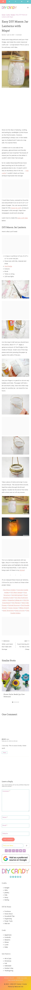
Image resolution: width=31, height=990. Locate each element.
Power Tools (8, 921)
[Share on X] (9, 1)
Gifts (6, 890)
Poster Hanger (13, 608)
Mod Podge (8, 266)
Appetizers (8, 935)
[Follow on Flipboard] (24, 850)
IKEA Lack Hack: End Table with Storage (7, 645)
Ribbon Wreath (24, 608)
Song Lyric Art (20, 610)
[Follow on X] (9, 850)
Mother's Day (9, 968)
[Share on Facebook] (3, 1)
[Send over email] (22, 1)
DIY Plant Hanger (16, 592)
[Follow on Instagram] (17, 850)
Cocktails (8, 937)
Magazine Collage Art (15, 600)
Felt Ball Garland (16, 595)
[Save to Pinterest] (15, 1)
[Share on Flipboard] (28, 1)
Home (3, 14)
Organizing (8, 918)
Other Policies (22, 978)
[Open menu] (27, 7)
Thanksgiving (9, 970)
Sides (6, 947)
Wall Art (7, 923)
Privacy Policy (9, 978)
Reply (4, 752)
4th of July (8, 958)
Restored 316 (19, 986)
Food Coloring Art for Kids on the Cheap (23, 645)
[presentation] (15, 677)
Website (5, 833)
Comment (6, 791)
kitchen (22, 570)
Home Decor (9, 914)
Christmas (8, 961)
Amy (4, 34)
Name (5, 817)
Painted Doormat (14, 605)
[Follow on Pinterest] (13, 850)
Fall (6, 963)
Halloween (8, 966)
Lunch (6, 945)
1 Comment (18, 34)
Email (4, 825)
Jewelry (7, 892)
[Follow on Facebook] (6, 850)
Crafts (8, 14)
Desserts (7, 940)
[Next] (27, 682)
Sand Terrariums (8, 610)
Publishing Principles (15, 980)
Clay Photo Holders (9, 590)
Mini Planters (16, 603)
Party (6, 897)
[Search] (26, 846)
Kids (6, 895)
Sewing (7, 900)
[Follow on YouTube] (20, 850)
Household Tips (10, 916)
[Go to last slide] (4, 682)
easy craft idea (23, 218)
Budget (13, 14)
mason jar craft (16, 208)
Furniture (8, 911)
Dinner (7, 942)
